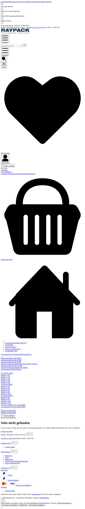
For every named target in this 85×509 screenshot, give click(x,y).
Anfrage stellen (10, 447)
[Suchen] (21, 46)
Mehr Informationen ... (65, 503)
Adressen (23, 174)
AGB (7, 457)
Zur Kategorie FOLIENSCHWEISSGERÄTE (16, 354)
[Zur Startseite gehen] (15, 33)
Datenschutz (9, 459)
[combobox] (10, 46)
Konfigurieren (23, 505)
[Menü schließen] (1, 409)
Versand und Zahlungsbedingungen (16, 461)
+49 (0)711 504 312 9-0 (34, 27)
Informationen (5, 452)
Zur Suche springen (25, 2)
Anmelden (4, 170)
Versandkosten (36, 494)
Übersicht (4, 174)
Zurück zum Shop (7, 431)
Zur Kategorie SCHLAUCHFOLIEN (13, 407)
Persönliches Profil (14, 174)
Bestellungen (31, 174)
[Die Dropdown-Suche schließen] (24, 45)
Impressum (8, 456)
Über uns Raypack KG (12, 463)
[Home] (44, 302)
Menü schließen (9, 166)
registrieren (7, 172)
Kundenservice (6, 443)
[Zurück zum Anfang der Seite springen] (3, 500)
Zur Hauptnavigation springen (41, 2)
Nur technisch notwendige (9, 505)
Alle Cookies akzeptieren (36, 505)
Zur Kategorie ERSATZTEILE (11, 369)
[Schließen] (1, 507)
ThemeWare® (44, 498)
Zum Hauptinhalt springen (9, 2)
